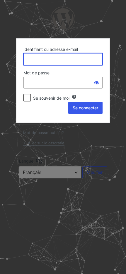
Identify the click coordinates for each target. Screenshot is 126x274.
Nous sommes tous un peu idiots (63, 18)
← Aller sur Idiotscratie (43, 143)
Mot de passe (36, 72)
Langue (26, 160)
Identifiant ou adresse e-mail (50, 49)
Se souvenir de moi (51, 98)
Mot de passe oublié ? (43, 132)
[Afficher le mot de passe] (97, 82)
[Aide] (74, 96)
